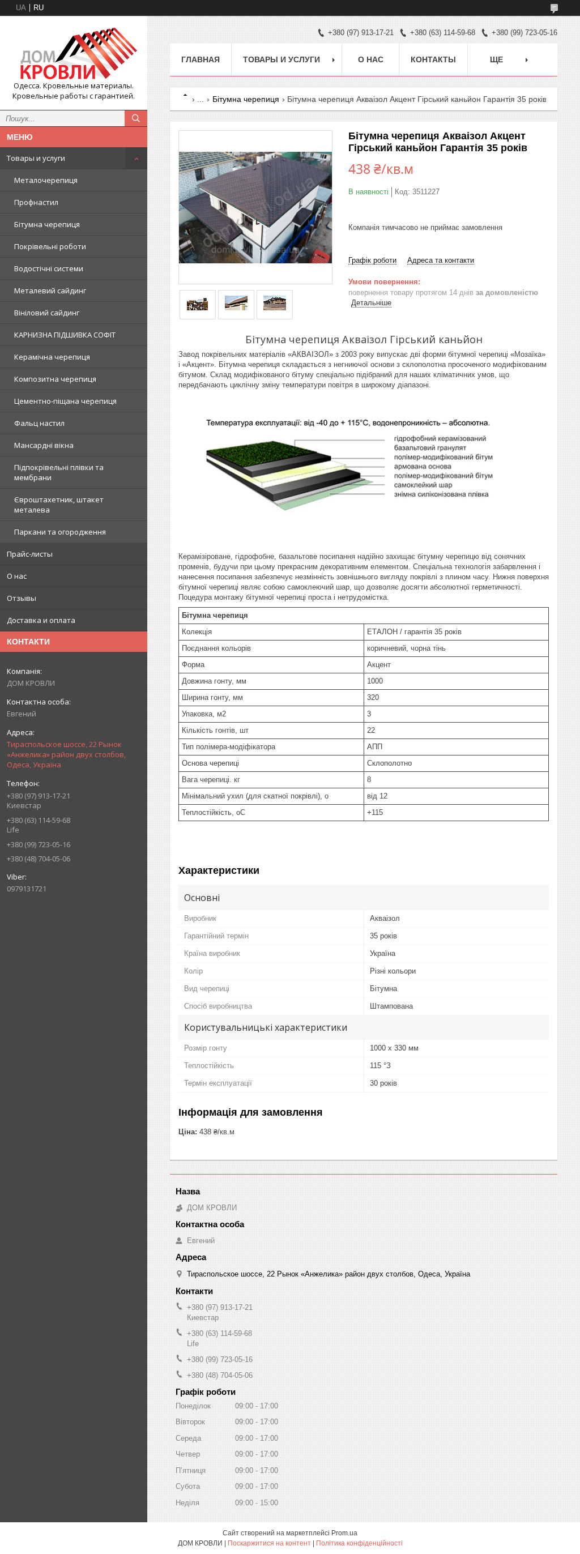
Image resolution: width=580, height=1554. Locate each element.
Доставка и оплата (41, 620)
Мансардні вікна (44, 445)
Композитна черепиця (55, 379)
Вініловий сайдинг (46, 313)
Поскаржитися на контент (269, 1543)
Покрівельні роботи (50, 246)
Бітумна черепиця (47, 224)
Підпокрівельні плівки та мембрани (59, 472)
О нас (17, 576)
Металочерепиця (46, 180)
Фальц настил (39, 423)
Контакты (433, 59)
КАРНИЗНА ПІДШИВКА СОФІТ (65, 335)
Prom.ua (344, 1533)
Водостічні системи (48, 268)
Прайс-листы (30, 554)
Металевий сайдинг (50, 290)
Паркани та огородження (60, 532)
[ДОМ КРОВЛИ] (73, 52)
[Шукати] (136, 118)
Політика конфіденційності (359, 1543)
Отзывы (21, 598)
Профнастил (36, 202)
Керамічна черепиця (52, 357)
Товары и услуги (36, 158)
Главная (200, 59)
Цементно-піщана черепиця (65, 401)
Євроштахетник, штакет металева (59, 504)
